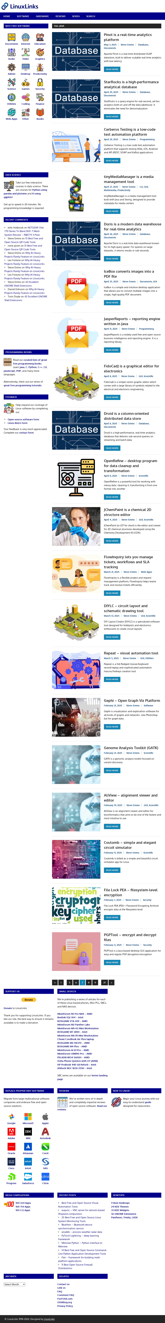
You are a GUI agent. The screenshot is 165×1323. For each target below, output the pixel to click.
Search (90, 16)
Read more (112, 69)
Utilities (149, 658)
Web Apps (146, 572)
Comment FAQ (65, 1295)
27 (104, 982)
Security (147, 900)
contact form (26, 432)
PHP (18, 370)
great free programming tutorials (22, 385)
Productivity (123, 190)
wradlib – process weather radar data (82, 1231)
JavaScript (9, 370)
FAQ (59, 1291)
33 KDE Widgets (120, 1210)
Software (23, 16)
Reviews (60, 16)
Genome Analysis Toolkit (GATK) (131, 747)
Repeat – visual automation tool (131, 653)
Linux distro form (17, 422)
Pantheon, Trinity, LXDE (124, 1217)
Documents (110, 48)
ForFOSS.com (65, 1298)
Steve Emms (127, 44)
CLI (141, 186)
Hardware (42, 16)
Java (22, 367)
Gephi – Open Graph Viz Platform (132, 700)
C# (45, 367)
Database (143, 44)
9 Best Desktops (120, 1202)
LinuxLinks (49, 1319)
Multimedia (110, 190)
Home (6, 16)
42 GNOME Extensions (123, 1213)
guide (148, 1102)
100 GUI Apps (23, 1202)
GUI (146, 186)
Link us (61, 1287)
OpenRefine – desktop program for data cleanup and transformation (130, 465)
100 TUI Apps (23, 1206)
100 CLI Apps (23, 1210)
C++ (40, 367)
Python (33, 367)
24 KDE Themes (120, 1206)
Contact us (63, 1284)
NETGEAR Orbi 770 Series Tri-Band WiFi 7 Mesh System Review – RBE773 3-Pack (24, 231)
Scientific (148, 376)
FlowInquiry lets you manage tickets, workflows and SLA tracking (128, 562)
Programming (147, 139)
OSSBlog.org (64, 1302)
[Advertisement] (26, 148)
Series (76, 16)
